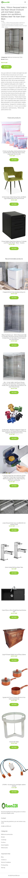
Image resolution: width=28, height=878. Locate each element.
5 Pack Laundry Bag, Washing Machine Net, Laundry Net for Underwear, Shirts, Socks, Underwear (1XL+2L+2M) (14, 152)
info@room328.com (6, 826)
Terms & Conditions (6, 862)
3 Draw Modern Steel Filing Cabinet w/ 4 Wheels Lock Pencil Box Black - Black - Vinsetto (14, 242)
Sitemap (3, 867)
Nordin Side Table (14, 741)
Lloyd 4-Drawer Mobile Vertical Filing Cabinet (14, 654)
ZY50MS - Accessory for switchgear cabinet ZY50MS (14, 785)
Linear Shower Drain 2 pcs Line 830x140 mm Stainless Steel (14, 523)
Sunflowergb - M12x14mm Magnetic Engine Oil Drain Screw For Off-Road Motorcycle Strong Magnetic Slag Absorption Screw (14, 431)
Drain (21, 57)
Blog (2, 857)
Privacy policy (4, 865)
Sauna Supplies (5, 845)
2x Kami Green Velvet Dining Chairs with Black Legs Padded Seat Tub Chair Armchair (14, 197)
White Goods (4, 847)
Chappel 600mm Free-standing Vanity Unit (14, 292)
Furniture (3, 842)
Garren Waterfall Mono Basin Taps (14, 567)
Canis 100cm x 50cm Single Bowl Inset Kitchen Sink (14, 610)
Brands (3, 837)
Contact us (3, 859)
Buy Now (6, 66)
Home (2, 21)
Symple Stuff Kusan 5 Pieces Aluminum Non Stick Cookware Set (14, 698)
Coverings (3, 839)
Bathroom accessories (13, 57)
